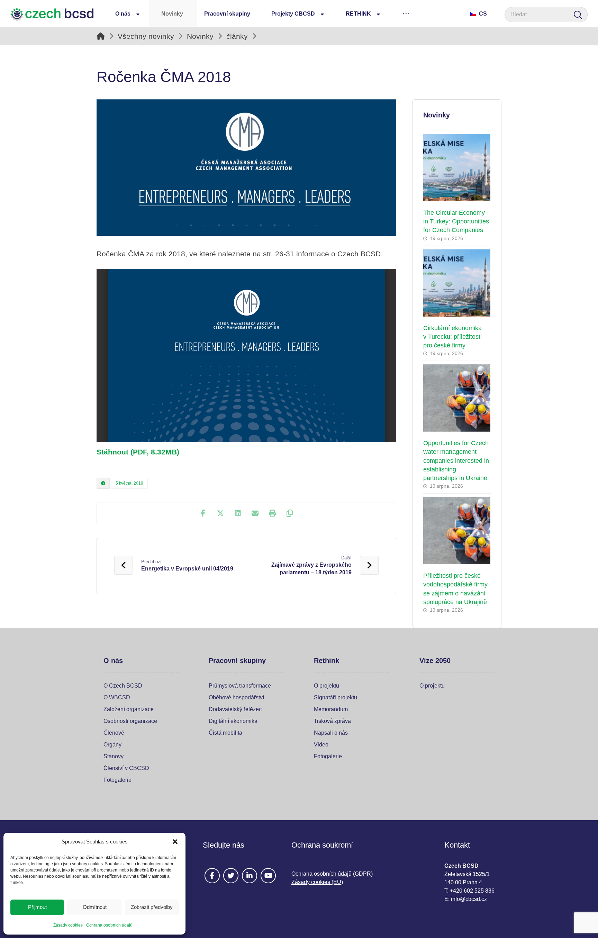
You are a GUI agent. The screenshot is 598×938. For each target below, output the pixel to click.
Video (321, 744)
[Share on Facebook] (203, 513)
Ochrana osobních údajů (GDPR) (332, 874)
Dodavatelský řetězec (235, 709)
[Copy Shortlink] (290, 513)
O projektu (326, 686)
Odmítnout (95, 907)
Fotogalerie (117, 780)
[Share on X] (220, 513)
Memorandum (331, 709)
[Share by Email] (255, 513)
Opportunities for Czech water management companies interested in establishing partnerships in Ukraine (456, 460)
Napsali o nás (331, 733)
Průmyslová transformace (240, 686)
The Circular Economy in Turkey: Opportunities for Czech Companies (456, 221)
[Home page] (101, 36)
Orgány (112, 744)
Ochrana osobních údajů (109, 925)
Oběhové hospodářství (236, 697)
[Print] (272, 513)
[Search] (578, 14)
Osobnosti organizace (130, 721)
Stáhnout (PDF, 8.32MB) (138, 452)
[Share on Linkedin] (238, 513)
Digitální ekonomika (233, 721)
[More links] (406, 13)
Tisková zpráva (332, 721)
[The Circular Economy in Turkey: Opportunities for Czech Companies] (457, 167)
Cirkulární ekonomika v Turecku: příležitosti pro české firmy (452, 337)
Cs (483, 14)
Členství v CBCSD (126, 768)
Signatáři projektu (335, 697)
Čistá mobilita (225, 733)
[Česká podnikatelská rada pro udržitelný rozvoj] (51, 14)
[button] (175, 841)
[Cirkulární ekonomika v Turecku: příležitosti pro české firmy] (457, 283)
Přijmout (37, 907)
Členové (113, 733)
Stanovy (113, 756)
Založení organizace (128, 709)
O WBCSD (116, 697)
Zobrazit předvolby (152, 907)
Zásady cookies (68, 925)
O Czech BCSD (122, 686)
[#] (212, 875)
